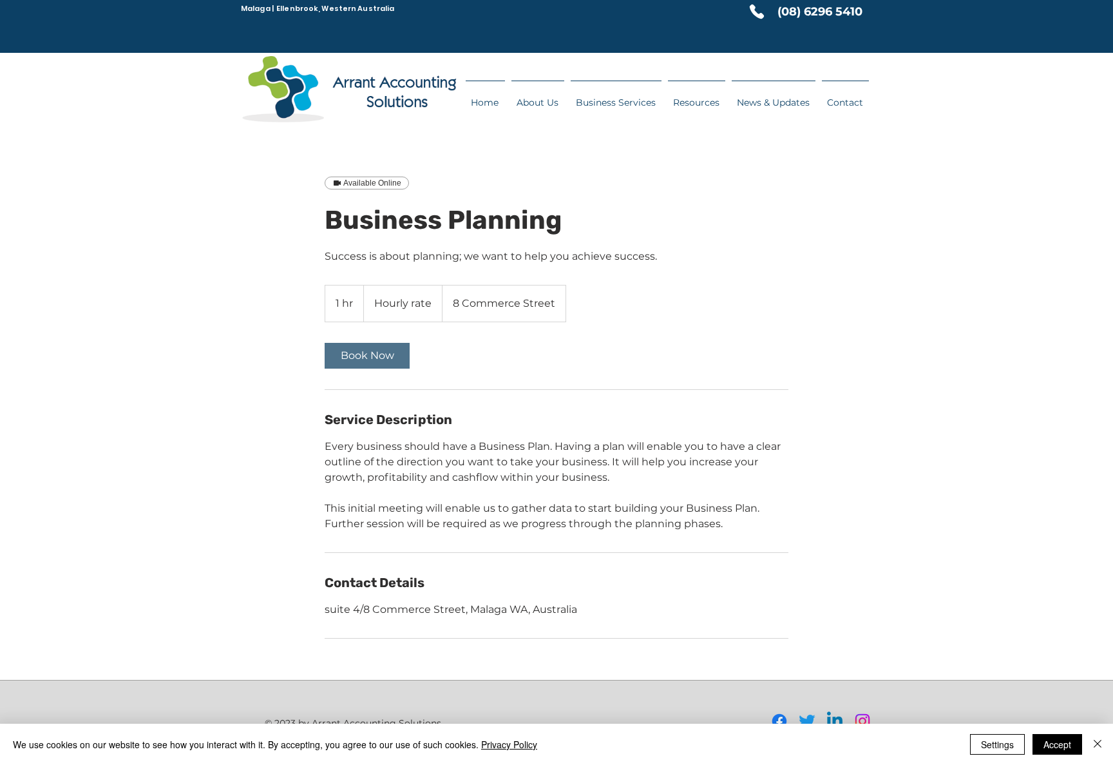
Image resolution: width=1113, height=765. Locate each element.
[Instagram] (862, 721)
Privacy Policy (509, 744)
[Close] (1097, 744)
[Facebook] (779, 721)
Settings (997, 744)
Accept (1057, 744)
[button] (696, 97)
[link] (367, 356)
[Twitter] (807, 721)
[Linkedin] (834, 721)
